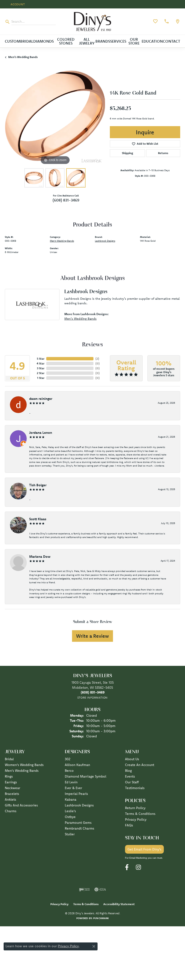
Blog (128, 770)
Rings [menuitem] (9, 776)
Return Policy (135, 808)
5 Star (40, 358)
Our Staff (132, 782)
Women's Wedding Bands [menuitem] (24, 765)
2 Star (40, 373)
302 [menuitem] (67, 759)
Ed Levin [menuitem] (71, 782)
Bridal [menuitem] (9, 759)
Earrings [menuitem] (11, 782)
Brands (102, 41)
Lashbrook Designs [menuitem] (79, 805)
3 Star (40, 368)
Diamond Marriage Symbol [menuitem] (85, 776)
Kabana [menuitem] (70, 799)
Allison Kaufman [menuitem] (77, 765)
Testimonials (135, 788)
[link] (166, 21)
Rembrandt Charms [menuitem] (79, 828)
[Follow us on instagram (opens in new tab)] (138, 867)
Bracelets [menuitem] (12, 794)
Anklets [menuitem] (10, 799)
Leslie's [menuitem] (70, 811)
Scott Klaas (37, 519)
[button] (17, 4)
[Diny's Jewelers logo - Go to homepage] (92, 21)
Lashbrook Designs (105, 240)
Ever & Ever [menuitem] (73, 788)
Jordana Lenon (40, 432)
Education (152, 41)
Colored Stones (65, 41)
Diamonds (43, 41)
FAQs (129, 825)
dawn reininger (40, 398)
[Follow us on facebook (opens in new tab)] (127, 867)
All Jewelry (86, 41)
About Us (132, 759)
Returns (163, 153)
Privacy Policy (135, 819)
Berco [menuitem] (69, 770)
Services (118, 41)
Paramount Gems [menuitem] (78, 822)
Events (130, 776)
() (97, 358)
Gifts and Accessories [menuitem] (21, 805)
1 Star (40, 378)
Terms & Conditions (140, 813)
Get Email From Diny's (144, 849)
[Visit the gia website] (100, 889)
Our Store (133, 41)
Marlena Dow (39, 556)
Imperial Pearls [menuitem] (76, 794)
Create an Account (139, 765)
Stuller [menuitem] (70, 834)
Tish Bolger (37, 485)
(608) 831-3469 (66, 200)
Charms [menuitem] (10, 811)
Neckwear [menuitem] (12, 788)
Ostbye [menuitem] (70, 817)
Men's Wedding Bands (23, 57)
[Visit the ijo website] (84, 889)
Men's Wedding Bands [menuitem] (22, 770)
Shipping (127, 153)
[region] (55, 116)
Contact (171, 41)
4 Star (40, 363)
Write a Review (92, 636)
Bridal (26, 41)
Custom (12, 41)
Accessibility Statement (119, 904)
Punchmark (101, 918)
